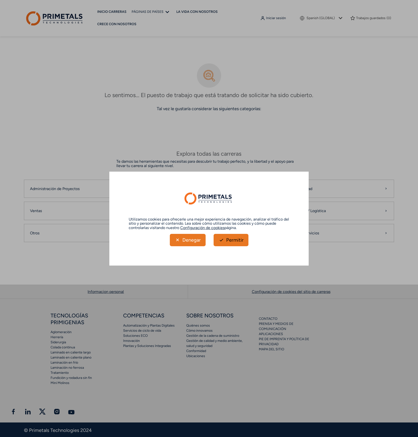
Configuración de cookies (202, 227)
